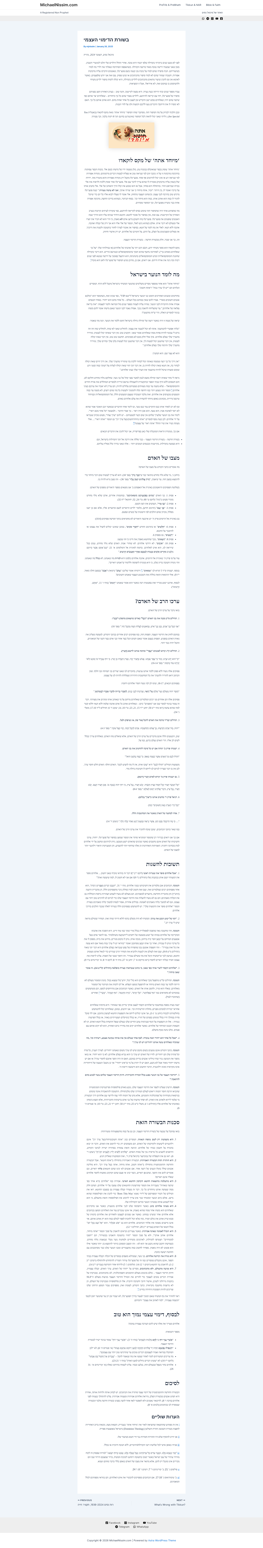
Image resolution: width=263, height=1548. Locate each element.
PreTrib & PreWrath (170, 4)
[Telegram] (207, 18)
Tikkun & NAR (193, 4)
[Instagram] (212, 18)
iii (178, 1444)
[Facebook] (221, 18)
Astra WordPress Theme (162, 1540)
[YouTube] (217, 18)
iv (178, 1452)
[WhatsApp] (203, 18)
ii (178, 1436)
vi (178, 1477)
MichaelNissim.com (58, 4)
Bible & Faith (213, 4)
